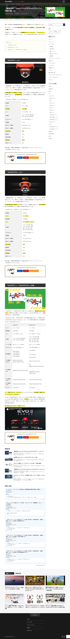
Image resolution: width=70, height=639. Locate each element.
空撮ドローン (18, 13)
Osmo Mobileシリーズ (54, 117)
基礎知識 (51, 46)
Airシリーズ (52, 95)
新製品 (56, 31)
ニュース (50, 39)
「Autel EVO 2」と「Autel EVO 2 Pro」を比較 (16, 49)
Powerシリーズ (52, 121)
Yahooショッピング (34, 157)
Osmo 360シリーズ (53, 114)
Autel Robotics (25, 13)
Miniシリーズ (52, 110)
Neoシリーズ (52, 112)
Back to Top (35, 615)
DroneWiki (10, 636)
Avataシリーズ (52, 98)
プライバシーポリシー (26, 4)
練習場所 (51, 55)
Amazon (19, 157)
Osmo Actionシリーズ (54, 128)
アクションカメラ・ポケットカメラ (55, 74)
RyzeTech (50, 131)
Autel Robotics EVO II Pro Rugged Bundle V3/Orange (26, 154)
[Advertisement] (57, 148)
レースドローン (52, 65)
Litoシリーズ (52, 102)
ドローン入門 (12, 4)
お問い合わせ (18, 4)
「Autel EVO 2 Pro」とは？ (12, 47)
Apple (50, 91)
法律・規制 (52, 48)
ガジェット (51, 79)
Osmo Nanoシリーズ (53, 119)
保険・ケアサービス (53, 53)
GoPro (50, 136)
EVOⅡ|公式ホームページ (15, 321)
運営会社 (28, 627)
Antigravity (51, 88)
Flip (50, 100)
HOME (7, 4)
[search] (64, 25)
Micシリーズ (52, 107)
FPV (60, 31)
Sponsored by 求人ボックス (41, 565)
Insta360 (50, 138)
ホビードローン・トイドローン (54, 58)
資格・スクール (52, 51)
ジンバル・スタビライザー (54, 77)
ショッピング (51, 41)
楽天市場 (25, 157)
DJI (49, 93)
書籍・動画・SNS (52, 72)
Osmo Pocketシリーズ (54, 126)
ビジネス (50, 70)
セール (51, 31)
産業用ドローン (52, 67)
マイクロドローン (52, 63)
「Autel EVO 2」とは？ (11, 45)
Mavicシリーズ (52, 105)
